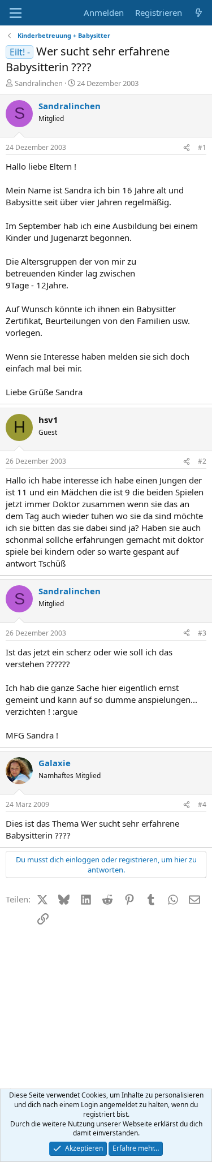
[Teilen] (186, 147)
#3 (202, 633)
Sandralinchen (39, 83)
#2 (202, 461)
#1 (202, 147)
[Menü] (15, 13)
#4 (202, 804)
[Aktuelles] (199, 12)
